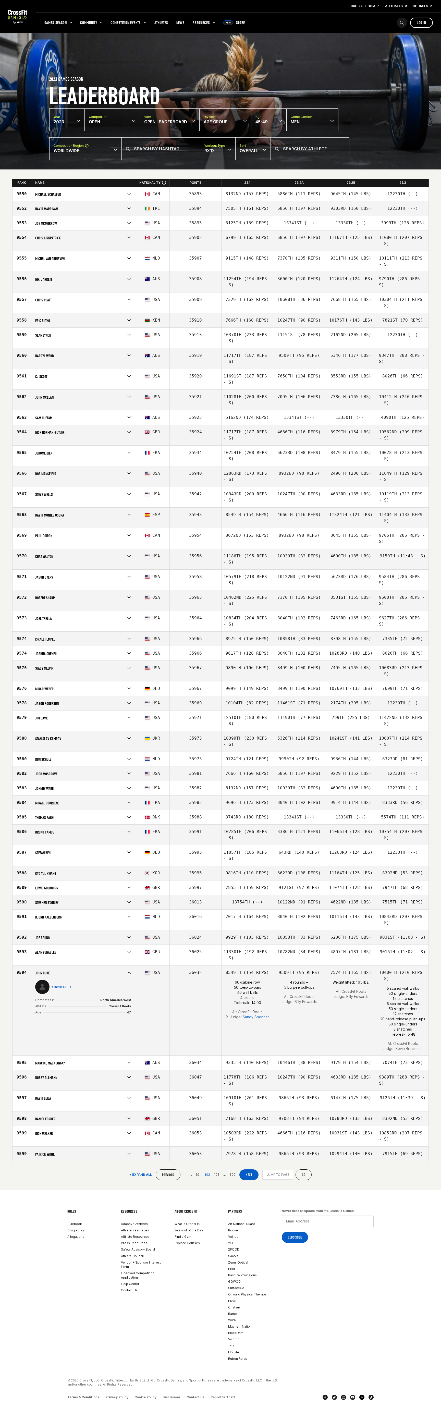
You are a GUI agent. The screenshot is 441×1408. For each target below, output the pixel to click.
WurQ (232, 1320)
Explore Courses (187, 1243)
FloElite (233, 1352)
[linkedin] (361, 1397)
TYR (231, 1346)
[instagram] (343, 1397)
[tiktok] (371, 1397)
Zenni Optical (238, 1262)
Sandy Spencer (256, 1017)
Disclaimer (171, 1397)
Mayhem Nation (240, 1326)
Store (235, 22)
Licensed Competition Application (137, 1275)
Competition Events (126, 22)
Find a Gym (183, 1237)
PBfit (231, 1269)
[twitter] (334, 1397)
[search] (402, 23)
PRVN (232, 1301)
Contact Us (129, 1290)
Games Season (55, 22)
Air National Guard (241, 1224)
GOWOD (234, 1281)
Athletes (161, 22)
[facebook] (325, 1397)
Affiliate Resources (135, 1237)
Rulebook (74, 1224)
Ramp (232, 1314)
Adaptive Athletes (134, 1224)
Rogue (233, 1230)
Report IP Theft (223, 1397)
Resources (201, 22)
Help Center (130, 1284)
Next (249, 1175)
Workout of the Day (189, 1230)
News (180, 22)
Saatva (233, 1256)
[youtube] (352, 1397)
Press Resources (134, 1243)
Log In (421, 22)
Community (88, 22)
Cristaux (234, 1307)
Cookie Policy (145, 1397)
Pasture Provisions (242, 1275)
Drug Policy (76, 1230)
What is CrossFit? (188, 1224)
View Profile (59, 987)
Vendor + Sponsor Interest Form (141, 1264)
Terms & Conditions (83, 1397)
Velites (233, 1237)
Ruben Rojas (237, 1359)
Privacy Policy (116, 1397)
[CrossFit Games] (18, 16)
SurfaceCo (236, 1288)
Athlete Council (132, 1256)
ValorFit (233, 1339)
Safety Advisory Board (138, 1249)
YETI (231, 1243)
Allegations (75, 1237)
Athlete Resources (135, 1230)
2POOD (233, 1249)
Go (303, 1175)
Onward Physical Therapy (247, 1294)
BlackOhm (235, 1333)
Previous (168, 1175)
